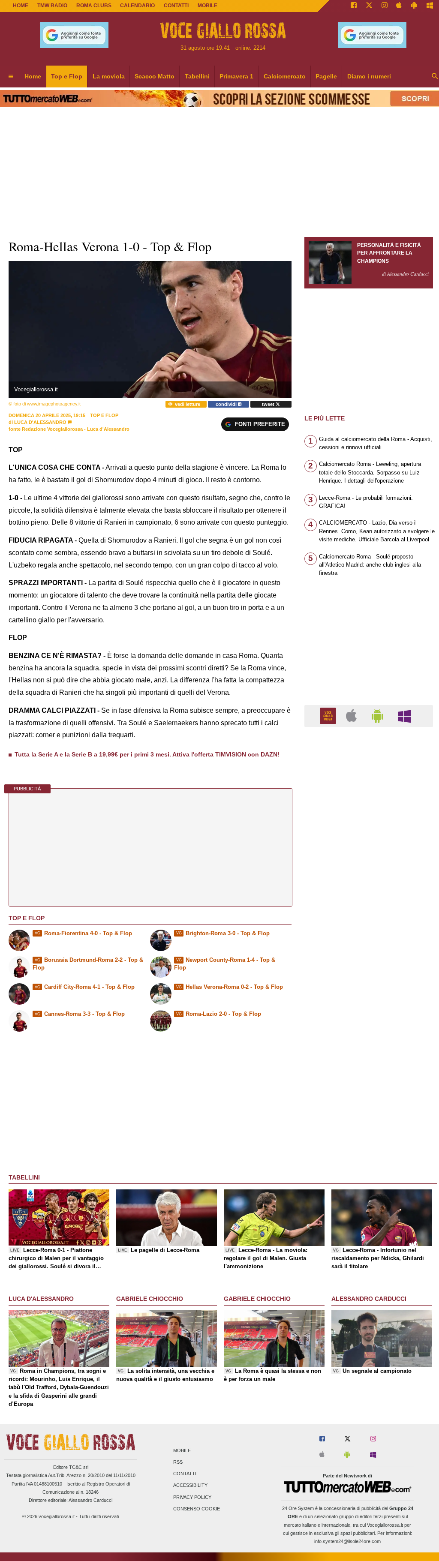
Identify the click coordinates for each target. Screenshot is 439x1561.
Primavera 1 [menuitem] (236, 76)
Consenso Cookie (196, 1508)
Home (20, 5)
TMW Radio (52, 5)
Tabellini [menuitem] (197, 76)
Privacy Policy (192, 1497)
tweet (269, 404)
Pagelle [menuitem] (326, 76)
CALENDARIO (137, 5)
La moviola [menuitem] (109, 76)
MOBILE (207, 5)
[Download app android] (414, 6)
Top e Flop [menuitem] (66, 76)
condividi (227, 404)
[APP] (329, 715)
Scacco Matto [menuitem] (154, 76)
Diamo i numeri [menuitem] (369, 76)
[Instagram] (384, 6)
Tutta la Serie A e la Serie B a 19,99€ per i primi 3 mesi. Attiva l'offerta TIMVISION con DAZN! (147, 754)
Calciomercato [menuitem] (285, 76)
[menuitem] (10, 76)
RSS (178, 1462)
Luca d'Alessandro (40, 422)
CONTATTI (176, 5)
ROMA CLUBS (93, 5)
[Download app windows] (430, 6)
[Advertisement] (368, 1066)
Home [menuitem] (32, 76)
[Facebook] (353, 6)
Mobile (182, 1450)
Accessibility (190, 1485)
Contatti (184, 1474)
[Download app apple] (399, 6)
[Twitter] (369, 6)
